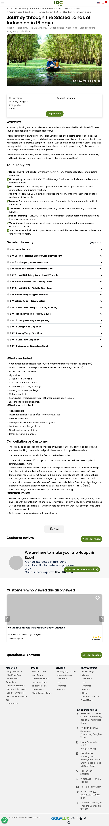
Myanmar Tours (39, 682)
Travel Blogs (88, 671)
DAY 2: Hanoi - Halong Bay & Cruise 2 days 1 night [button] (36, 255)
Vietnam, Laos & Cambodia (22, 12)
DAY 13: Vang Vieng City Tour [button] (25, 326)
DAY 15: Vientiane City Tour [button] (24, 339)
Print (56, 529)
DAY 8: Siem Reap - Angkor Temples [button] (29, 294)
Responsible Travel (16, 689)
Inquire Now (55, 113)
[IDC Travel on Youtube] (80, 818)
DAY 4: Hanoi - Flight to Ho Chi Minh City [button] (31, 268)
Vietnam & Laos (72, 8)
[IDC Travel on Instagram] (69, 822)
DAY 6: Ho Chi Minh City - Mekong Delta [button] (31, 281)
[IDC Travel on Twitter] (84, 818)
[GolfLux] (60, 818)
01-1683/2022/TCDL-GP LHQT (90, 794)
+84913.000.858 (64, 572)
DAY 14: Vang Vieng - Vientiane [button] (26, 333)
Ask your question (91, 654)
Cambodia (62, 678)
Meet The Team (14, 675)
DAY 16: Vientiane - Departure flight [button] (29, 346)
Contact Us (12, 703)
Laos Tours (37, 675)
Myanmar (61, 686)
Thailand (61, 689)
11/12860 (84, 809)
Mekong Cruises (64, 675)
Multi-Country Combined (27, 8)
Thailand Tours (39, 686)
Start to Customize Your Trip (81, 569)
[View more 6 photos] (54, 60)
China (84, 693)
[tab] (56, 249)
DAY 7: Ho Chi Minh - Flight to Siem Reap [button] (31, 288)
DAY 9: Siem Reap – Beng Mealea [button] (27, 300)
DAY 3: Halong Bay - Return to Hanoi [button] (29, 262)
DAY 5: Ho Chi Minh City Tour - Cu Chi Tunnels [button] (34, 275)
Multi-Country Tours (42, 693)
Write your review (91, 538)
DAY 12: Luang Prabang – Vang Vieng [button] (29, 320)
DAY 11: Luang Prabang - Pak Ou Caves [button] (30, 313)
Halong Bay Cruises (66, 671)
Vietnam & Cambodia (52, 8)
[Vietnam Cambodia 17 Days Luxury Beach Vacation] (54, 609)
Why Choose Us (14, 671)
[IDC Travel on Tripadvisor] (73, 818)
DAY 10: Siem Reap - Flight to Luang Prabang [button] (33, 307)
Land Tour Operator (16, 693)
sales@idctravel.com (90, 787)
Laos (59, 682)
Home (9, 8)
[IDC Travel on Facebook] (77, 818)
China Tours (38, 689)
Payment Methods (16, 685)
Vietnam (86, 675)
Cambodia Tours (40, 678)
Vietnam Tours (39, 671)
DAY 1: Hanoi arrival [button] (20, 249)
